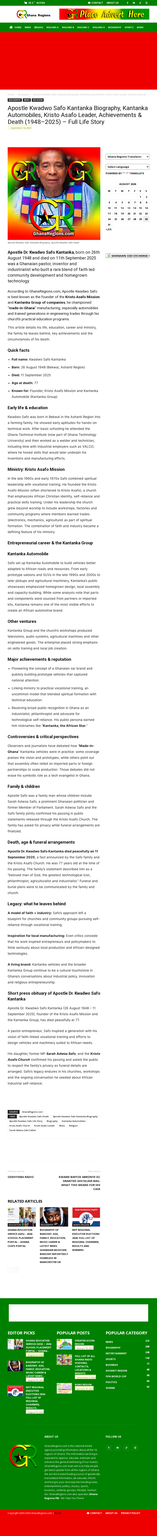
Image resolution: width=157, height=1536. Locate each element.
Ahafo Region (81, 1224)
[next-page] (16, 1269)
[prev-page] (10, 1269)
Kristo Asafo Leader (44, 1125)
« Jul (109, 229)
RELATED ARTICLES (25, 1201)
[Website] (146, 3)
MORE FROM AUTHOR (66, 1201)
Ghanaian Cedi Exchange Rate (133, 256)
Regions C (83, 27)
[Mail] (134, 3)
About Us (113, 2)
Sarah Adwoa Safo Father (22, 1130)
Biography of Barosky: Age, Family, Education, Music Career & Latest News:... (38, 1369)
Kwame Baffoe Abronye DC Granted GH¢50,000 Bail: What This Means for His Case (79, 1183)
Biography (114, 27)
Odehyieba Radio (21, 1177)
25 (115, 219)
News (28, 27)
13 (129, 208)
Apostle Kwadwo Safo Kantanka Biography (75, 1116)
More (140, 27)
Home (18, 27)
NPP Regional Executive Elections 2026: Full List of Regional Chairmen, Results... (36, 1397)
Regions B (68, 27)
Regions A (53, 27)
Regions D (99, 27)
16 (146, 208)
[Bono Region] (64, 1388)
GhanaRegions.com (32, 1111)
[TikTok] (140, 3)
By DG (58, 1513)
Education (15, 1224)
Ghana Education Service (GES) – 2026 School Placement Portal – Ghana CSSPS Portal (21, 1238)
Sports (129, 27)
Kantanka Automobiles (74, 1121)
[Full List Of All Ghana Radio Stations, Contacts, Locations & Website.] (64, 1359)
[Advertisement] (78, 61)
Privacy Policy (130, 1513)
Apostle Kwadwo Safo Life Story (26, 1121)
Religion (38, 100)
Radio (39, 27)
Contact (97, 2)
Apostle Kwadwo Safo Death (34, 1116)
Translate (136, 173)
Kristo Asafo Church (19, 1125)
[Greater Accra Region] (64, 1344)
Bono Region (83, 1384)
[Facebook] (127, 3)
